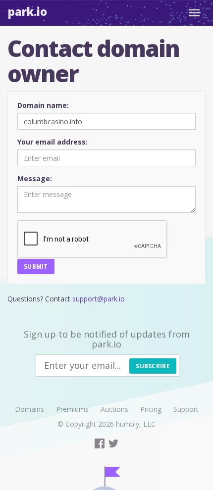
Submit (36, 266)
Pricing (150, 409)
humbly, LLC (136, 424)
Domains (29, 409)
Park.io (27, 11)
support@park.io (98, 298)
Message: (34, 178)
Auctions (114, 409)
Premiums (72, 409)
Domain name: (43, 105)
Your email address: (52, 142)
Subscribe (153, 366)
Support (186, 409)
